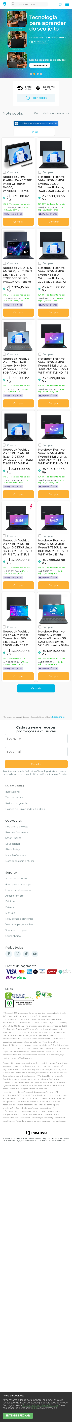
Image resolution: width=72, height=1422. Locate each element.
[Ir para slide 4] (41, 74)
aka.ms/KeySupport (50, 1048)
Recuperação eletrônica (19, 918)
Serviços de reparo (16, 930)
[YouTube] (35, 954)
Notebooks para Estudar (19, 861)
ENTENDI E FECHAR (18, 1415)
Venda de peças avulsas (19, 924)
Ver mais (36, 688)
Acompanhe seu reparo (19, 884)
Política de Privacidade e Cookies (48, 774)
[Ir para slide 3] (38, 74)
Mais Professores (15, 855)
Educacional (12, 843)
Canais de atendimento (19, 890)
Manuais (10, 912)
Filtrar (34, 132)
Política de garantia (16, 803)
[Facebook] (8, 954)
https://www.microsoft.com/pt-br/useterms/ (41, 1066)
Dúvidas (10, 901)
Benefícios (40, 97)
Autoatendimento (16, 878)
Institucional (12, 791)
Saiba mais (58, 717)
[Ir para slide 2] (34, 74)
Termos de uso (14, 797)
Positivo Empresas (16, 832)
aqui (34, 1408)
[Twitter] (26, 954)
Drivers (9, 907)
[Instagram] (17, 954)
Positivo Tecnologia (16, 826)
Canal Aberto (13, 936)
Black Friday (12, 849)
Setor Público (13, 837)
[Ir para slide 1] (31, 74)
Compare (12, 172)
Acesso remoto (14, 895)
